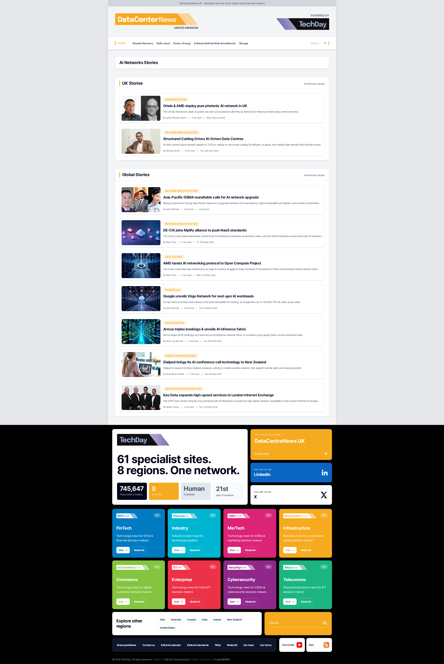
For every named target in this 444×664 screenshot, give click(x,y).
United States (167, 627)
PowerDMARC (222, 659)
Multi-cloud (163, 43)
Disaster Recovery (143, 43)
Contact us (148, 645)
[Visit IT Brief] (188, 567)
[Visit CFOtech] (133, 516)
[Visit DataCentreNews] (300, 516)
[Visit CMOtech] (244, 516)
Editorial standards (198, 645)
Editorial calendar (171, 645)
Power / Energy (181, 43)
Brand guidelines (126, 645)
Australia (176, 619)
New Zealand (234, 619)
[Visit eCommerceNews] (133, 567)
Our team (249, 645)
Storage (243, 43)
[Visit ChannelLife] (188, 516)
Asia (162, 619)
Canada (191, 619)
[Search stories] (325, 623)
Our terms (266, 645)
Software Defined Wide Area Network (215, 43)
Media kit (139, 550)
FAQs (218, 645)
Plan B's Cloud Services (177, 659)
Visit (120, 550)
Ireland (217, 619)
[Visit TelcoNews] (300, 567)
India (204, 619)
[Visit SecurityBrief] (244, 567)
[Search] (325, 43)
